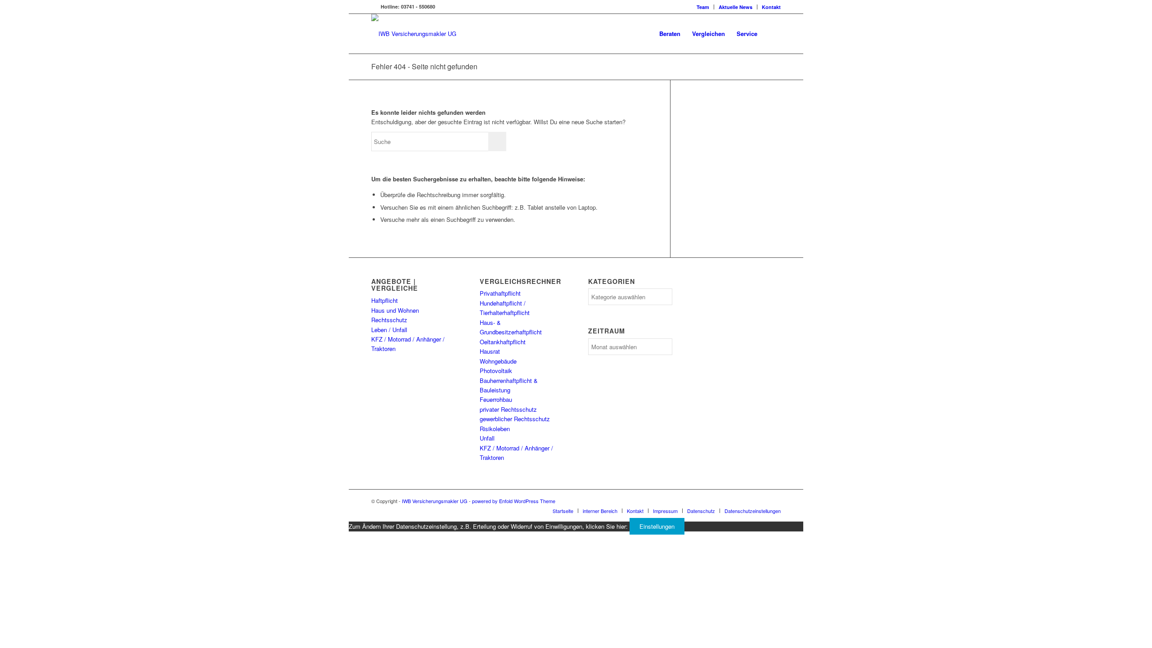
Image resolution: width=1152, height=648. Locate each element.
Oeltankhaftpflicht (503, 342)
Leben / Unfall (389, 329)
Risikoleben (495, 428)
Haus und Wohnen (395, 310)
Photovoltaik (496, 370)
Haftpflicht (384, 300)
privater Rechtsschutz (508, 409)
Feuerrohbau (496, 399)
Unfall (487, 438)
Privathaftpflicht (500, 293)
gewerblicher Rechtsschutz (515, 418)
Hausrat (490, 351)
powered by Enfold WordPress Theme (513, 500)
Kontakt (771, 7)
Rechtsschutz (389, 319)
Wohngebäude (498, 361)
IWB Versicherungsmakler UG (435, 500)
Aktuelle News (735, 7)
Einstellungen (657, 526)
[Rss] (374, 7)
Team (703, 7)
